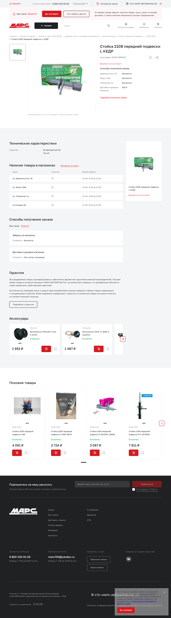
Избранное (144, 27)
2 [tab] (87, 462)
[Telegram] (143, 60)
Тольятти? (32, 14)
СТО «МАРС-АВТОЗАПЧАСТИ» (143, 4)
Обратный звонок (98, 559)
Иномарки (53, 530)
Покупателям (79, 4)
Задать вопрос (97, 567)
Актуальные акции (109, 4)
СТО (89, 520)
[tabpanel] (27, 423)
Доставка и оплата (56, 520)
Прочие (33, 328)
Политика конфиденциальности (102, 605)
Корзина (158, 27)
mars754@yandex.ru (61, 556)
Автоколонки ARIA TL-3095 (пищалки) (95, 333)
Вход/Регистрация (126, 27)
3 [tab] (89, 462)
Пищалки (86, 328)
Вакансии (91, 515)
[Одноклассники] (151, 60)
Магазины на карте (69, 166)
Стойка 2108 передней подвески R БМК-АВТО (61, 432)
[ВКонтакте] (147, 60)
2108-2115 (16, 427)
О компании (92, 510)
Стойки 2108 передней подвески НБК (22, 432)
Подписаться (147, 484)
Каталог (48, 25)
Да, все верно (51, 14)
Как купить (53, 515)
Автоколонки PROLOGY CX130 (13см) (43, 333)
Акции (51, 510)
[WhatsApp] (156, 60)
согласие (143, 489)
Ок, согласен (126, 610)
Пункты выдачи (55, 525)
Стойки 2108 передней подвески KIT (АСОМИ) (139, 432)
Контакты (52, 535)
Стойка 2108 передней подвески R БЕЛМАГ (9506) (102, 432)
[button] (122, 339)
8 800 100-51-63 (61, 3)
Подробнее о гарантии (23, 304)
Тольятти (25, 226)
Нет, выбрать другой (76, 14)
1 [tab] (83, 462)
